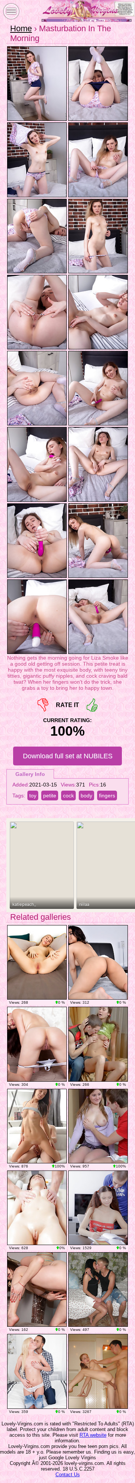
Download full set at (67, 756)
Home (21, 28)
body (86, 796)
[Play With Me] (37, 1289)
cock (68, 796)
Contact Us (68, 1474)
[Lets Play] (98, 962)
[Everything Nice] (37, 1044)
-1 (43, 705)
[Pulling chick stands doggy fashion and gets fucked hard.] (98, 1371)
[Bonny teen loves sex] (37, 1126)
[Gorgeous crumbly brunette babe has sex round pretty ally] (98, 1289)
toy (32, 796)
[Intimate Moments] (37, 962)
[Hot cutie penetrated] (98, 1044)
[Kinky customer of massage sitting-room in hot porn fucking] (37, 1208)
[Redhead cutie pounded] (98, 1208)
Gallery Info (30, 774)
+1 (92, 705)
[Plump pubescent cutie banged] (98, 1126)
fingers (107, 796)
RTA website (93, 1435)
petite (49, 796)
